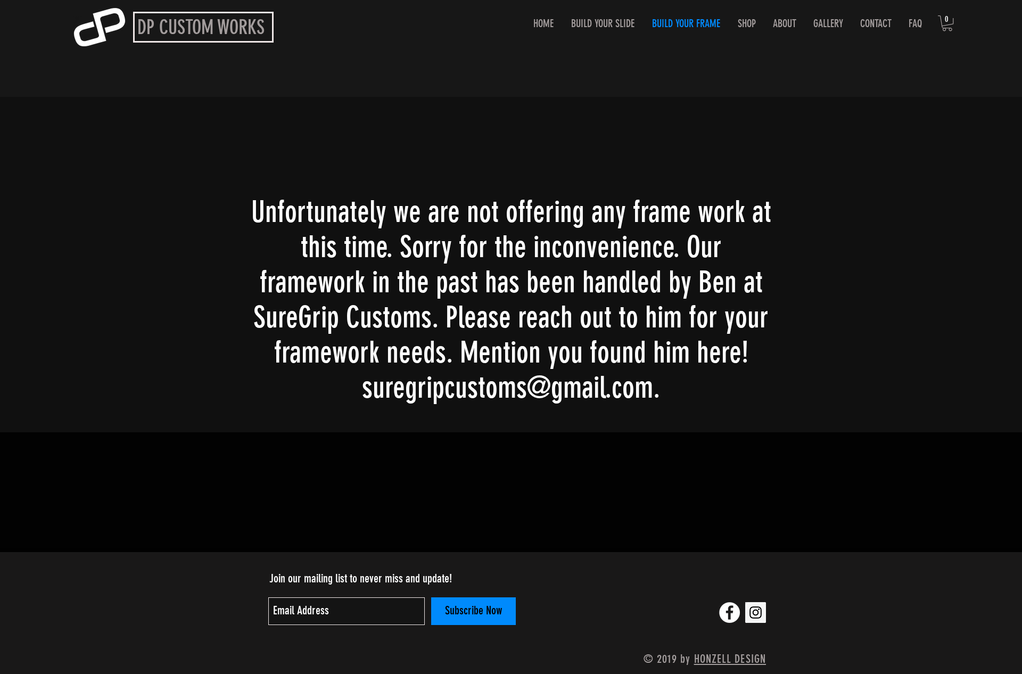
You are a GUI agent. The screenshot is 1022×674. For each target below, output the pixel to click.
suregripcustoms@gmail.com (507, 387)
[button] (947, 23)
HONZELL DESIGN (730, 659)
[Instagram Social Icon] (755, 612)
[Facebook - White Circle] (729, 612)
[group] (511, 537)
